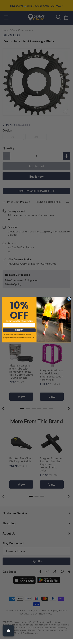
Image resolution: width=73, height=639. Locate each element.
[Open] (8, 630)
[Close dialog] (68, 298)
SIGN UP (19, 330)
